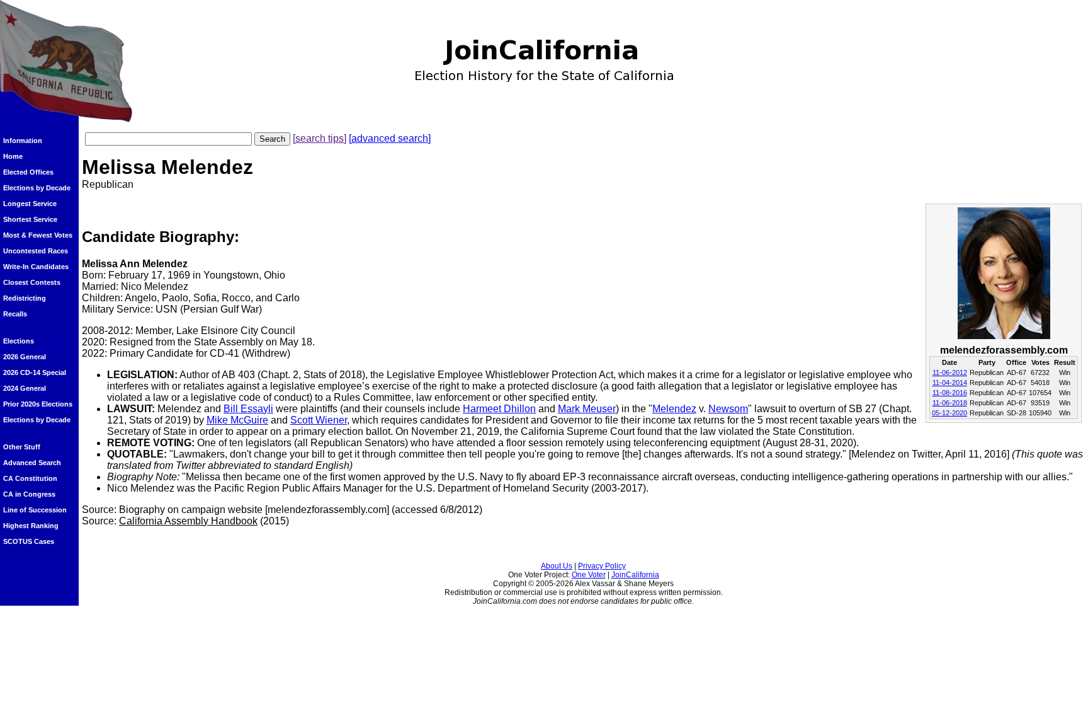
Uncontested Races (35, 251)
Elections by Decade (37, 188)
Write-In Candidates (36, 266)
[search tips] (319, 138)
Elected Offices (28, 172)
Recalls (15, 314)
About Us (556, 566)
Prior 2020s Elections (37, 404)
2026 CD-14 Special (34, 372)
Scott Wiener (318, 420)
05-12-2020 (949, 413)
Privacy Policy (602, 566)
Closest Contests (31, 282)
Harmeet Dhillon (499, 408)
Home (13, 156)
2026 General (24, 357)
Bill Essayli (248, 408)
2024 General (24, 388)
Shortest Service (30, 219)
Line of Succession (35, 510)
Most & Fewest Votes (37, 235)
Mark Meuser (587, 408)
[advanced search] (390, 138)
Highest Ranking (31, 525)
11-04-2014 (949, 382)
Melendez (674, 408)
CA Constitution (30, 478)
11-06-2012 (949, 372)
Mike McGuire (237, 420)
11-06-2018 (949, 403)
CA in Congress (29, 494)
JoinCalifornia (635, 574)
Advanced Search (32, 462)
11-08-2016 (949, 392)
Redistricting (24, 298)
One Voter (589, 574)
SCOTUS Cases (28, 541)
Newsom (728, 408)
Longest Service (30, 203)
